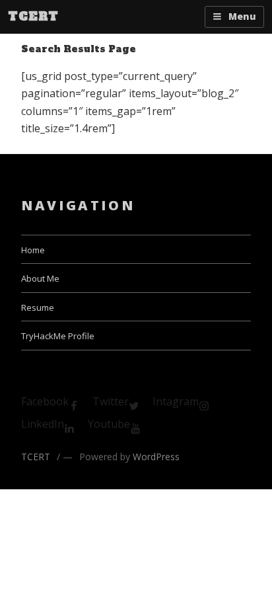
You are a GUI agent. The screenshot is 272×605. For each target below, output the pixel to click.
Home (33, 250)
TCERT (33, 16)
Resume (37, 307)
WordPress (156, 456)
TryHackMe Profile (57, 336)
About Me (40, 278)
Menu (242, 16)
